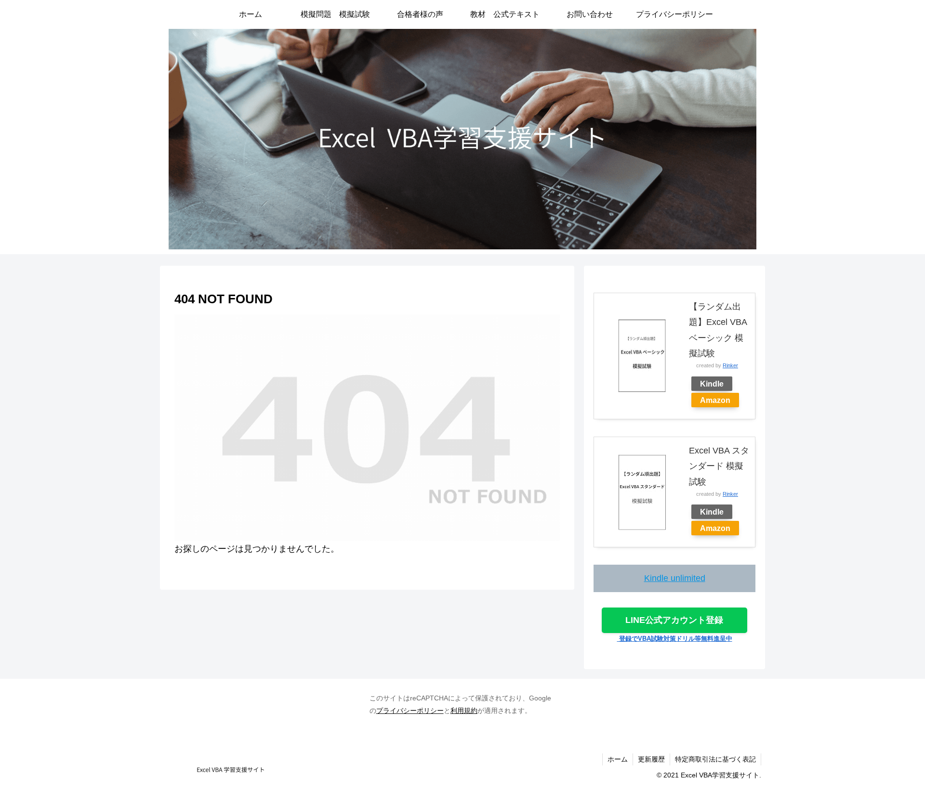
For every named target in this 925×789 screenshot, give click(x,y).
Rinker (730, 365)
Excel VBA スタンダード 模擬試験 (719, 466)
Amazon (715, 400)
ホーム (618, 759)
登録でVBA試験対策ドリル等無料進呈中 (674, 638)
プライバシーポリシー (410, 710)
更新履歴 (651, 759)
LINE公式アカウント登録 (674, 620)
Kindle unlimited (674, 578)
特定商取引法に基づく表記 (715, 759)
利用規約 (463, 710)
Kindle (712, 383)
